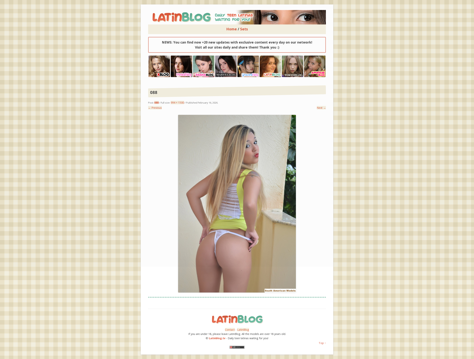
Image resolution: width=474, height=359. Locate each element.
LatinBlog (243, 329)
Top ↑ (322, 343)
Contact (230, 329)
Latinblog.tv (217, 338)
